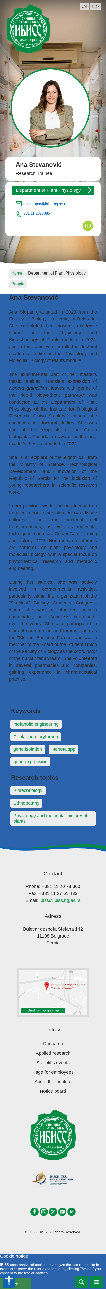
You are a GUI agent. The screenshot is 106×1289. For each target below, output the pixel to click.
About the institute (53, 1081)
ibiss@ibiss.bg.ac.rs (60, 900)
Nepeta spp (63, 749)
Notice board (53, 1091)
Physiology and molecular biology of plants (50, 818)
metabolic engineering (36, 724)
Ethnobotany (26, 803)
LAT (85, 6)
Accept (15, 1284)
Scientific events (53, 1062)
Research (53, 1043)
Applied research (53, 1053)
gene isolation (27, 749)
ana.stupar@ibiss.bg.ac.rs (45, 204)
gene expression (30, 761)
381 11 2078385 (36, 213)
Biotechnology (27, 790)
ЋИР (96, 6)
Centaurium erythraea (35, 736)
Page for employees (53, 1072)
